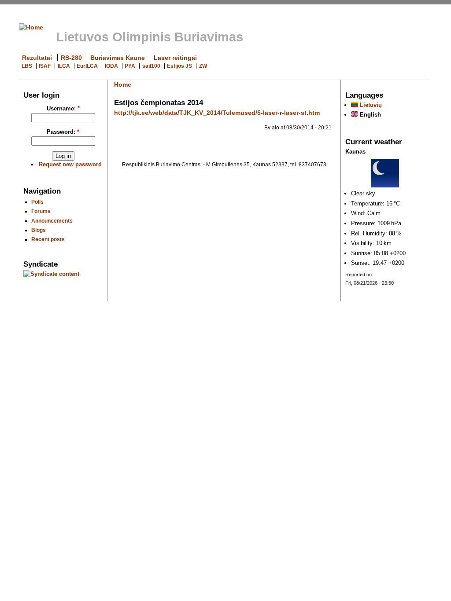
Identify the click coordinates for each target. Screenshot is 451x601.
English (369, 114)
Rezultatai (37, 57)
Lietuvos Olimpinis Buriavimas (149, 37)
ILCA (64, 66)
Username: (63, 108)
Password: (63, 131)
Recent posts (48, 239)
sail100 (151, 66)
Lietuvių (370, 105)
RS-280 (71, 57)
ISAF (45, 66)
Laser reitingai (175, 57)
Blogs (38, 230)
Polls (37, 202)
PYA (130, 66)
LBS (27, 66)
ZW (203, 66)
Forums (41, 211)
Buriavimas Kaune (117, 57)
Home (122, 84)
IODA (111, 66)
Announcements (52, 221)
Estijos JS (179, 66)
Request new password (70, 164)
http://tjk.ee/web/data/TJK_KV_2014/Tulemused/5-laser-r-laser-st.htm (217, 112)
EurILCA (87, 66)
